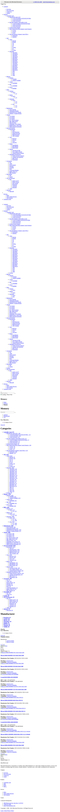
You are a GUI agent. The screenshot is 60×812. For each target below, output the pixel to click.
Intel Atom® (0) (13, 602)
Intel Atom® (15, 374)
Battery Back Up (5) (11, 589)
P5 (13, 245)
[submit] (15, 393)
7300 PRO (14, 259)
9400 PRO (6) (12, 485)
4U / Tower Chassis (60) (12, 537)
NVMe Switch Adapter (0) (12, 444)
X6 (13, 240)
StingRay (14, 233)
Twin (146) (9, 554)
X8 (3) (11, 461)
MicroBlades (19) (13, 564)
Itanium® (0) (12, 606)
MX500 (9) (12, 457)
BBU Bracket (12, 362)
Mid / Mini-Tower (13, 311)
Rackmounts (12, 319)
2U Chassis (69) (10, 535)
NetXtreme (14, 232)
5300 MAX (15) (13, 478)
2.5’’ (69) (14, 523)
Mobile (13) (9, 512)
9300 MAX (15, 263)
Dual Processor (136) (14, 549)
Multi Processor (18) (14, 552)
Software (8, 381)
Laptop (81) (9, 499)
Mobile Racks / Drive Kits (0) (13, 543)
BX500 (14, 238)
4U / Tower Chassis (14, 310)
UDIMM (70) (12, 496)
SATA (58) (12, 518)
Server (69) (9, 504)
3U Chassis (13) (10, 536)
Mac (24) (8, 502)
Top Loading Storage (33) (15, 569)
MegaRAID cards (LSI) (14, 213)
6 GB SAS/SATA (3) (14, 442)
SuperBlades (15, 335)
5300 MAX (15, 258)
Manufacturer (7, 416)
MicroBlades (15, 336)
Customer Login (7, 199)
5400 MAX (15, 255)
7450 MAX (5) (13, 470)
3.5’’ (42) (14, 524)
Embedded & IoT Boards (15, 302)
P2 (13, 242)
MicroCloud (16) (13, 565)
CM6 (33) (11, 491)
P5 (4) (11, 465)
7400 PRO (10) (13, 471)
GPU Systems (15, 325)
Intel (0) (8, 598)
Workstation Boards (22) (12, 528)
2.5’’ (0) (14, 519)
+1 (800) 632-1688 (37, 2)
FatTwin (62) (12, 557)
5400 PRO (14, 254)
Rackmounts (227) (10, 547)
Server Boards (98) (11, 527)
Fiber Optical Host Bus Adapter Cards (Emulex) (20, 225)
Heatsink (11, 356)
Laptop (11, 279)
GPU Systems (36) (13, 553)
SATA (13, 290)
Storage (11, 339)
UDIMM (14, 277)
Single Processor (16, 323)
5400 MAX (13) (13, 475)
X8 (13, 241)
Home (5, 402)
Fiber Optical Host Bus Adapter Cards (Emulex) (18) (18, 445)
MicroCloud (15, 337)
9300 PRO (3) (12, 482)
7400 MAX (15, 253)
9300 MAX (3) (13, 483)
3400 (13, 267)
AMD (10, 380)
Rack (10, 358)
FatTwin (14, 329)
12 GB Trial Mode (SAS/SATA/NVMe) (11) (20, 434)
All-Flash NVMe (16, 340)
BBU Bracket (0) (10, 590)
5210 (13, 269)
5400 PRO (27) (13, 474)
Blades (11, 333)
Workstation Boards (14, 300)
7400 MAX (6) (13, 473)
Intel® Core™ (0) (13, 599)
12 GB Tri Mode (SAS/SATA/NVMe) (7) (19, 440)
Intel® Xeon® (15, 373)
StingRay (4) (12, 453)
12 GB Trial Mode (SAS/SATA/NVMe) (21, 215)
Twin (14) (11, 558)
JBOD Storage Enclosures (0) (13, 544)
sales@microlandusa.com (49, 2)
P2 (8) (11, 462)
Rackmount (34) (13, 577)
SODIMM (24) (13, 503)
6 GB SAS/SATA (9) (14, 437)
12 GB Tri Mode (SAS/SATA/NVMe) (21, 220)
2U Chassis (12, 307)
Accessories (9, 350)
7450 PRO (14, 249)
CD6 (13, 270)
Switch (11, 366)
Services (5, 194)
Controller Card (10, 212)
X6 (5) (11, 459)
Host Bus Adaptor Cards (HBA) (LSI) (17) (16, 438)
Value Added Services (11, 196)
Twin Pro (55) (12, 560)
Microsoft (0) (9, 610)
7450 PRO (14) (13, 469)
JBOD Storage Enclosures (15, 316)
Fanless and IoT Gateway (18, 345)
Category (6, 414)
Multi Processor (16, 324)
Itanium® (14, 378)
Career (5, 776)
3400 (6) (11, 487)
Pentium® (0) (12, 603)
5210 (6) (11, 488)
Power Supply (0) (10, 582)
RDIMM (14, 286)
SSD (7, 234)
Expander (11, 357)
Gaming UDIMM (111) (14, 498)
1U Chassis (12, 306)
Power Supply (12, 354)
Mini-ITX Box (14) (11, 540)
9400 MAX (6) (13, 486)
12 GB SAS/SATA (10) (15, 436)
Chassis (8, 304)
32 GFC (14, 226)
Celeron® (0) (12, 605)
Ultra (13, 320)
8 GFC (14, 229)
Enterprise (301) (10, 467)
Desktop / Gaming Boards (15, 303)
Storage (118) (9, 566)
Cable (10, 353)
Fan (10, 352)
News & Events (10, 10)
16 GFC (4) (12, 448)
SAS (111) (11, 521)
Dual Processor (15, 321)
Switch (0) (9, 594)
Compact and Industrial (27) (16, 574)
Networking (9, 364)
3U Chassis (12, 308)
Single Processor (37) (14, 551)
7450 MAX (15, 250)
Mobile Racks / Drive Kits (15, 315)
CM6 (13, 271)
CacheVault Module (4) (12, 587)
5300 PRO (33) (13, 477)
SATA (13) (12, 514)
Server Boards (12, 299)
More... (5, 786)
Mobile (11, 291)
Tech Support (9, 198)
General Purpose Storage (18, 343)
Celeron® (14, 377)
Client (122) (9, 455)
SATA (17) (12, 510)
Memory (8, 274)
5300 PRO (14, 257)
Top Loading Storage (17, 341)
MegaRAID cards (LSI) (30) (13, 433)
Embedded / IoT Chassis (15, 314)
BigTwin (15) (12, 556)
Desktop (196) (9, 495)
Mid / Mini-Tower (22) (11, 539)
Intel (10, 370)
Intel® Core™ (15, 372)
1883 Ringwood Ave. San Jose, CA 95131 (13, 803)
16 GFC (14, 228)
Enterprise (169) (10, 516)
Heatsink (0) (9, 584)
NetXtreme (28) (13, 452)
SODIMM (14, 281)
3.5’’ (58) (14, 520)
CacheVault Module (14, 360)
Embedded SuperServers (15, 344)
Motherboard (9, 298)
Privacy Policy (10, 810)
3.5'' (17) (14, 511)
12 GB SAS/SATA (16, 216)
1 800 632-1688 (7, 804)
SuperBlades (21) (13, 562)
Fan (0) (8, 580)
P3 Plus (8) (12, 463)
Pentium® (14, 376)
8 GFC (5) (11, 449)
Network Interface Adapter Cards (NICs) (18, 230)
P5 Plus (14, 246)
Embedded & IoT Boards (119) (13, 529)
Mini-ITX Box (12, 312)
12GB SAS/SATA (16, 221)
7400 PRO (14, 251)
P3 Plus (14, 244)
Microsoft (11, 382)
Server (10, 284)
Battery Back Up (13, 361)
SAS (13, 296)
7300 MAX (15, 261)
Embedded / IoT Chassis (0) (13, 541)
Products (6, 403)
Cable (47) (9, 581)
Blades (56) (9, 561)
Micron (10, 642)
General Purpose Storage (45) (16, 570)
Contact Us (9, 11)
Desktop (11, 275)
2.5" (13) (14, 515)
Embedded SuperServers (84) (13, 572)
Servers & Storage (10, 317)
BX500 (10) (12, 458)
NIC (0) (8, 593)
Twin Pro (14, 332)
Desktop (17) (9, 508)
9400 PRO (14, 265)
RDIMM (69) (12, 506)
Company (6, 6)
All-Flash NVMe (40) (14, 568)
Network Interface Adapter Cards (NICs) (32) (17, 450)
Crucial (10, 640)
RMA (7, 195)
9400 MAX (15, 266)
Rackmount (15, 349)
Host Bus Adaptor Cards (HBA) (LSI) (18, 218)
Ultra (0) (11, 548)
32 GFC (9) (12, 446)
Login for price (9, 660)
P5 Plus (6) (12, 466)
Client (10, 236)
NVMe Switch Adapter (14, 224)
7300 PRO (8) (12, 479)
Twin (10, 327)
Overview (8, 9)
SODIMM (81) (13, 500)
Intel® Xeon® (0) (13, 601)
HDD (7, 287)
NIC (10, 365)
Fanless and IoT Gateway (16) (16, 573)
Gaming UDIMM (16, 278)
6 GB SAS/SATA (16, 217)
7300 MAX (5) (13, 481)
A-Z (4, 417)
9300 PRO (14, 262)
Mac (10, 282)
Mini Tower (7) (13, 576)
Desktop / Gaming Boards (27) (13, 531)
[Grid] (5, 645)
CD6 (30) (11, 490)
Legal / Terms (4, 810)
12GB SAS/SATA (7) (14, 441)
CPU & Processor (10, 369)
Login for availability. (12, 662)
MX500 (14, 237)
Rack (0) (8, 586)
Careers (8, 13)
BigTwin (14, 328)
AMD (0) (8, 607)
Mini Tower (15, 348)
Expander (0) (9, 585)
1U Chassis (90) (10, 533)
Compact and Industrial (17, 347)
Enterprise (11, 248)
